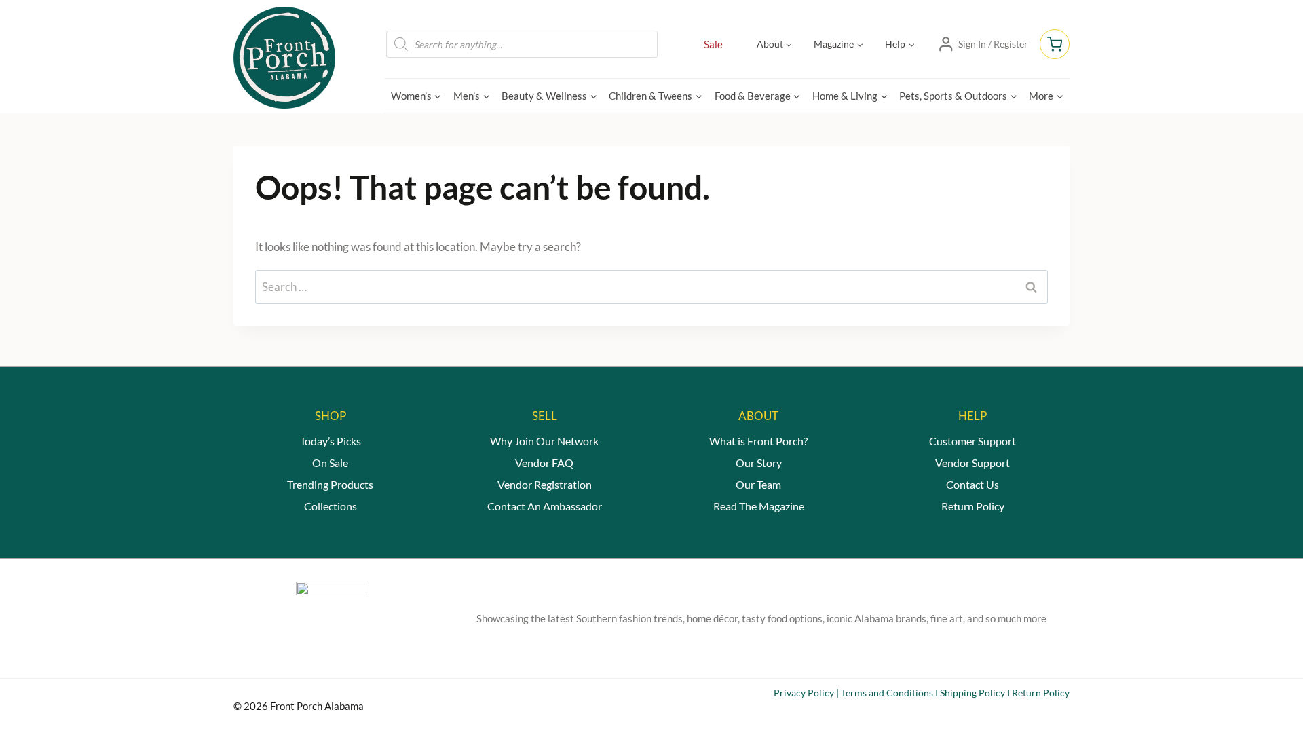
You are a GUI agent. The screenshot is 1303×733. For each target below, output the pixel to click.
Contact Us (972, 484)
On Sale (330, 462)
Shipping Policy (972, 692)
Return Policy (972, 506)
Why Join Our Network (544, 440)
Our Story (759, 462)
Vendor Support (972, 462)
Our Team (758, 484)
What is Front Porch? (758, 440)
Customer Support (972, 440)
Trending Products (330, 484)
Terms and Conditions (887, 692)
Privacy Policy (804, 692)
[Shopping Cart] (1055, 44)
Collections (330, 506)
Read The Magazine (758, 506)
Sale (713, 44)
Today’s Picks (330, 440)
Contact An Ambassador (544, 506)
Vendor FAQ (544, 462)
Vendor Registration (544, 484)
